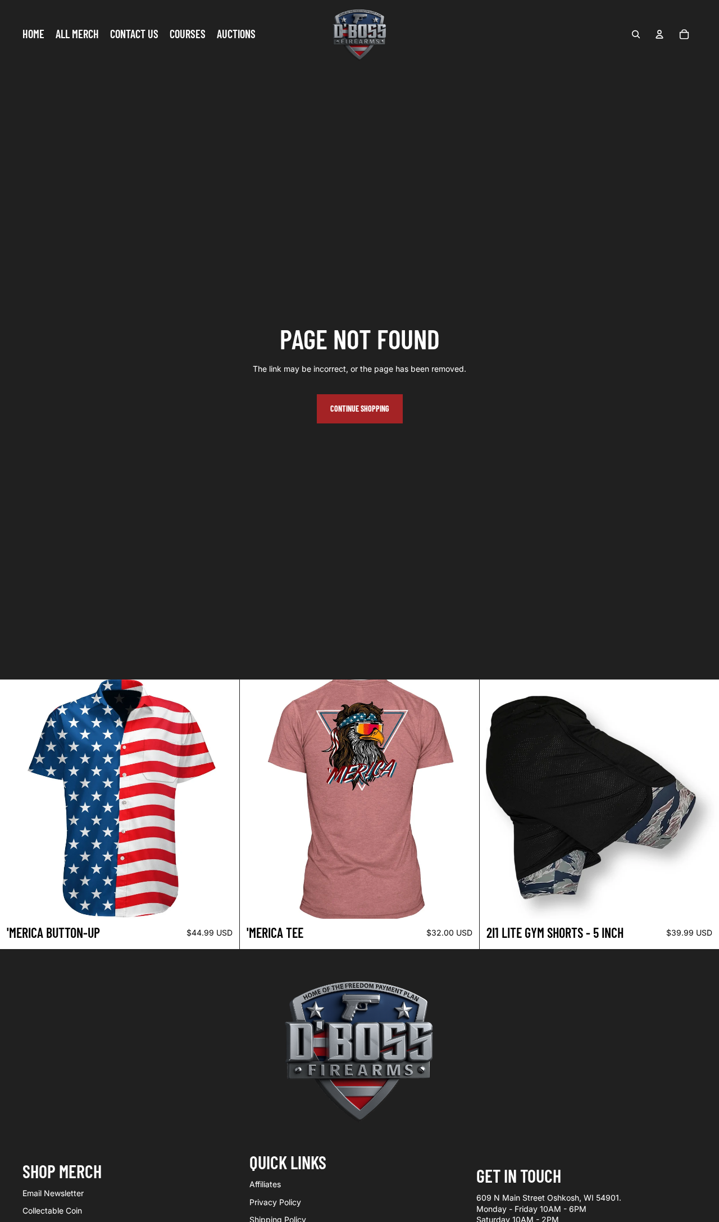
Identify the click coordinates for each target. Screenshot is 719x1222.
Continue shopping (359, 408)
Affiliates (265, 1184)
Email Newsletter (53, 1193)
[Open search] (636, 34)
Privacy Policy (275, 1202)
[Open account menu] (659, 34)
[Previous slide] (257, 799)
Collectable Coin (52, 1210)
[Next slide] (462, 799)
